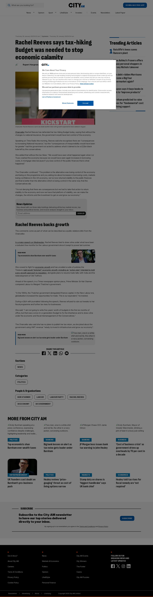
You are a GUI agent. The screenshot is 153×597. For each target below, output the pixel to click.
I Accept (85, 103)
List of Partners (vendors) (51, 97)
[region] (77, 85)
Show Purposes (68, 103)
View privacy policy (87, 84)
